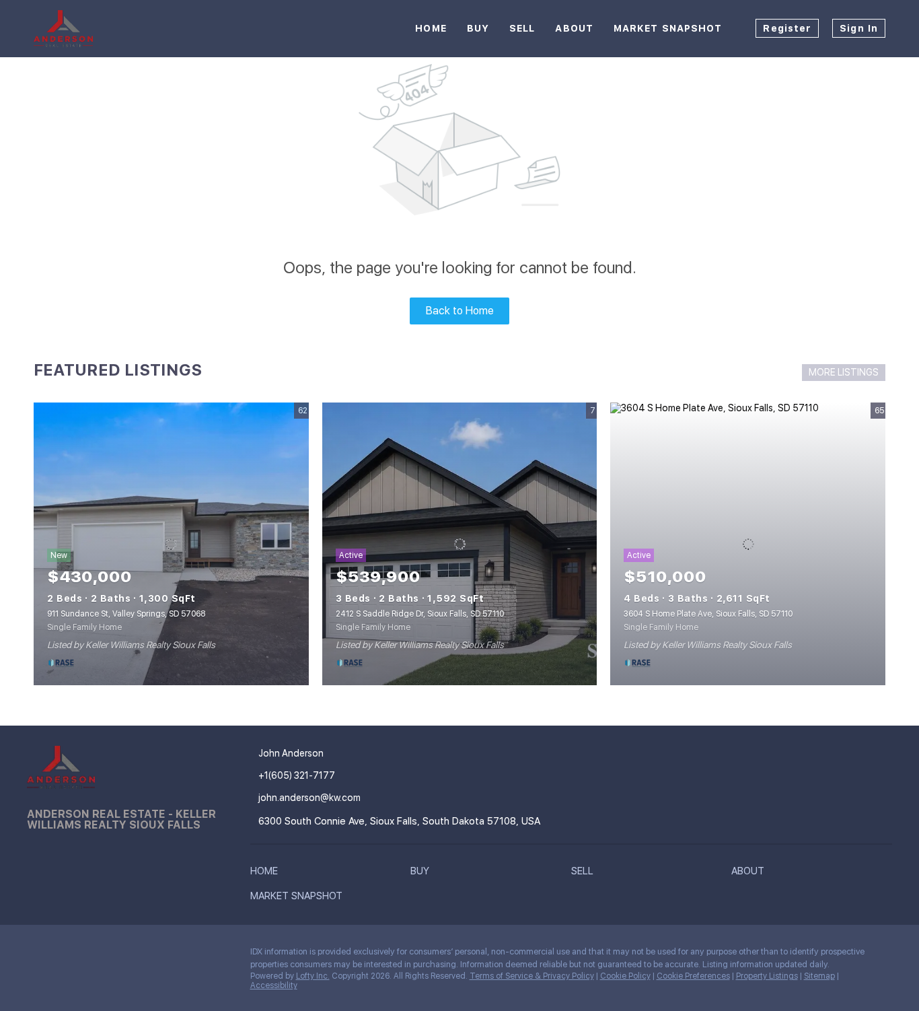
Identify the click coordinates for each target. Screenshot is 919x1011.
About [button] (574, 28)
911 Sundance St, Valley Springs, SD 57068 (126, 614)
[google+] (118, 955)
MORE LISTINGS (844, 372)
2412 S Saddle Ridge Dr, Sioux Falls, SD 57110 (420, 614)
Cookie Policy (625, 976)
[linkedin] (64, 955)
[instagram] (91, 955)
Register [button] (787, 28)
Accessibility (273, 985)
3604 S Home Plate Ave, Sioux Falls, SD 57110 (708, 614)
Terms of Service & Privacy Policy (532, 976)
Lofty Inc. (313, 976)
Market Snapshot (668, 28)
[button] (267, 874)
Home (430, 28)
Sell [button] (522, 28)
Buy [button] (478, 28)
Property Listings (767, 976)
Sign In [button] (859, 28)
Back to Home (460, 310)
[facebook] (37, 955)
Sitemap (819, 976)
